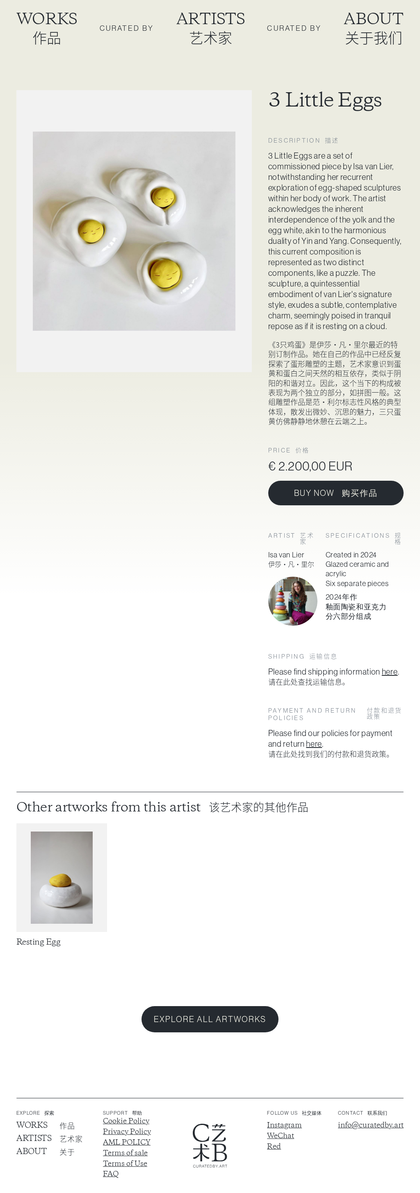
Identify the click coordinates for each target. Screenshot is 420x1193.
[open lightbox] (134, 231)
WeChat (280, 1136)
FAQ (111, 1174)
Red (274, 1147)
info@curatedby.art (371, 1125)
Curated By (127, 28)
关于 (67, 1152)
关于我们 (373, 37)
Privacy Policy (127, 1132)
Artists (210, 20)
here (390, 671)
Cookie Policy (126, 1121)
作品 (46, 37)
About (374, 20)
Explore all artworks (210, 1019)
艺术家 (210, 37)
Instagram (284, 1125)
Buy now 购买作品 (336, 493)
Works (47, 20)
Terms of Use (125, 1164)
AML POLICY (127, 1143)
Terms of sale (125, 1153)
